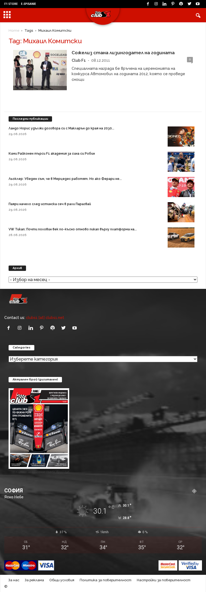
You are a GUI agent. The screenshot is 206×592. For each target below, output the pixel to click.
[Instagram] (156, 4)
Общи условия (61, 580)
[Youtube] (197, 4)
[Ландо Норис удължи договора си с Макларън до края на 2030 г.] (181, 136)
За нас (13, 580)
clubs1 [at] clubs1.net (45, 317)
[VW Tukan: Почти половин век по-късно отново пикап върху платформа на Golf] (181, 237)
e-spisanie (28, 4)
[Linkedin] (164, 4)
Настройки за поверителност (163, 580)
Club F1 (79, 60)
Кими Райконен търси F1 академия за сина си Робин (52, 153)
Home (14, 30)
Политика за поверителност (105, 580)
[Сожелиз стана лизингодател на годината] (40, 70)
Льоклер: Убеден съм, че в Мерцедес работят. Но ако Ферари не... (65, 179)
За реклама (34, 580)
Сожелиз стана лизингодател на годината (123, 52)
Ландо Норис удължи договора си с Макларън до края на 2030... (61, 128)
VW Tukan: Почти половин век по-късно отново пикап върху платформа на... (73, 229)
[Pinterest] (173, 4)
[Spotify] (181, 4)
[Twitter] (189, 4)
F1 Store (11, 4)
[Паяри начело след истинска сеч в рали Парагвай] (181, 212)
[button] (198, 15)
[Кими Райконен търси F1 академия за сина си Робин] (181, 162)
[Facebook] (148, 4)
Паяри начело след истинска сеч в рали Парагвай (50, 204)
